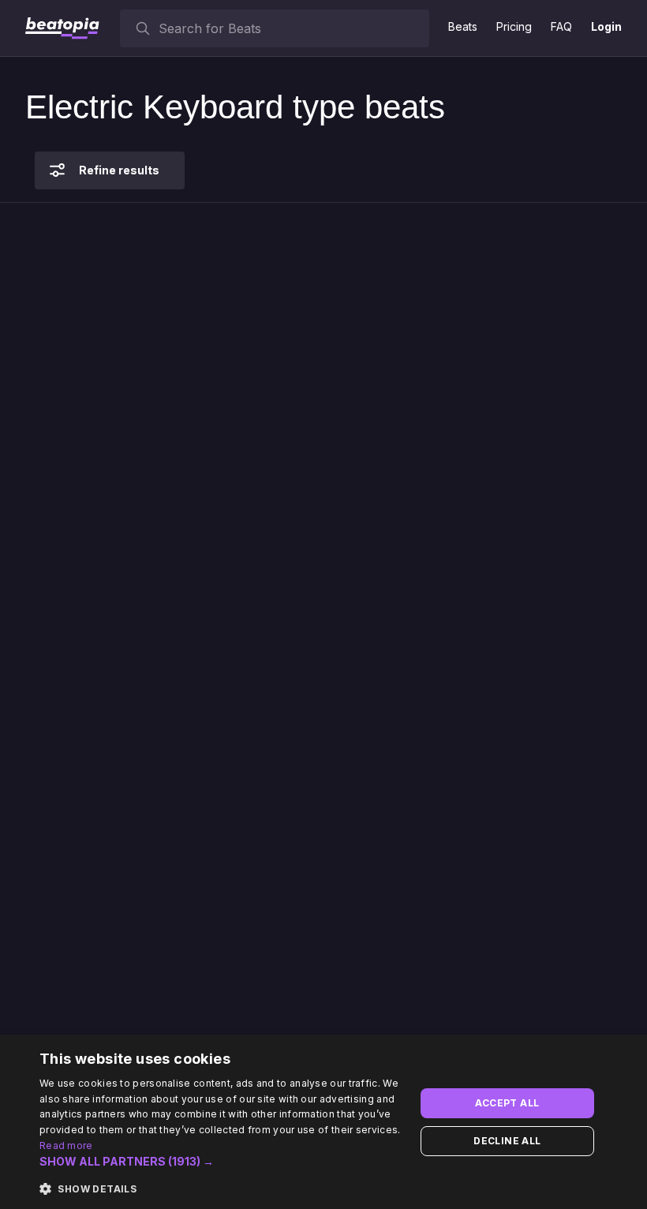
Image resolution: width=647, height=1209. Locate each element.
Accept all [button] (507, 1103)
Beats (462, 26)
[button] (221, 1162)
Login (606, 26)
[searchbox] (290, 28)
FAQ (561, 26)
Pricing (514, 26)
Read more (66, 1145)
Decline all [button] (506, 1141)
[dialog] (323, 1122)
